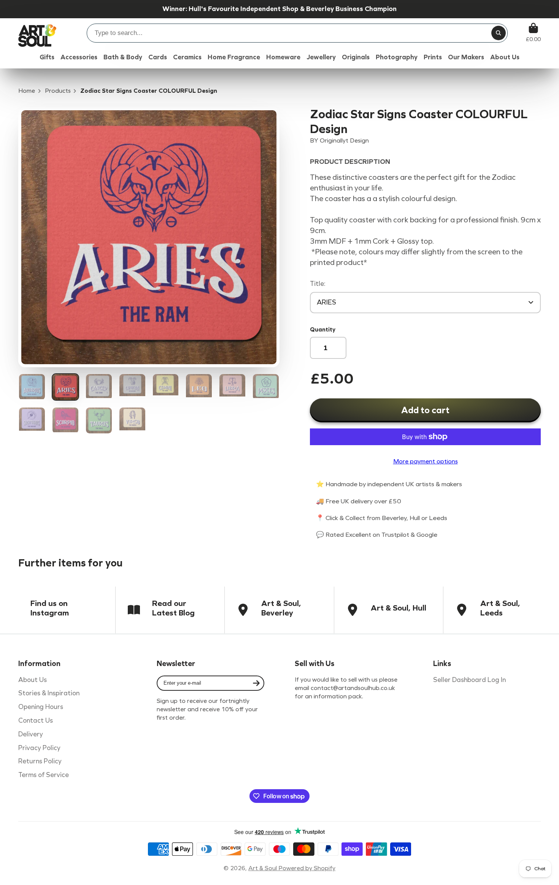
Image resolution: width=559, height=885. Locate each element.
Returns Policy (40, 761)
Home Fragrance (234, 57)
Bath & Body (122, 57)
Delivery (30, 734)
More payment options (425, 461)
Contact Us (35, 721)
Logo (37, 32)
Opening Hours (40, 707)
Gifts (47, 57)
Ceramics (187, 57)
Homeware (283, 57)
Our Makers (466, 57)
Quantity (322, 329)
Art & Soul (263, 868)
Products (58, 90)
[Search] (498, 33)
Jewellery (321, 57)
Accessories (78, 57)
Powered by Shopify (306, 868)
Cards (157, 57)
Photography (397, 57)
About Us (32, 680)
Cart (533, 32)
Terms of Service (43, 775)
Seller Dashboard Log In (469, 680)
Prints (433, 57)
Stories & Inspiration (48, 693)
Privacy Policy (39, 748)
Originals (356, 57)
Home (26, 90)
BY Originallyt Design (339, 140)
